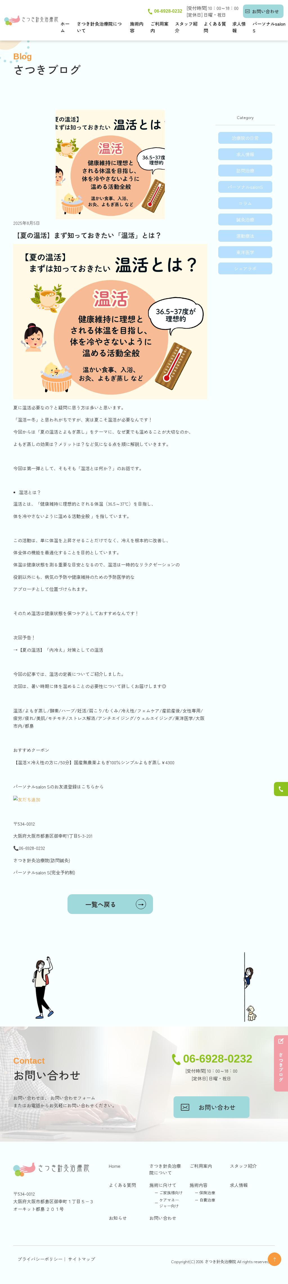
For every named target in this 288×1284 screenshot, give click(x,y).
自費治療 (207, 1200)
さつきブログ (281, 1068)
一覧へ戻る (114, 904)
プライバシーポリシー (39, 1259)
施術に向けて (162, 1185)
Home (114, 1165)
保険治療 (207, 1192)
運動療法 (245, 235)
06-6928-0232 (168, 11)
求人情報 (239, 27)
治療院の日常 (245, 138)
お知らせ (118, 1217)
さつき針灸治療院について (99, 27)
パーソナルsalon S (269, 27)
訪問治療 (245, 170)
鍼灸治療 (245, 219)
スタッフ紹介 (186, 27)
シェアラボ (245, 268)
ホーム (64, 27)
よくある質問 (215, 27)
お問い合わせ (265, 11)
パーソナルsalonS (245, 186)
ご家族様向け (171, 1192)
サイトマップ (81, 1259)
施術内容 (136, 27)
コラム (245, 203)
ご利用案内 (159, 27)
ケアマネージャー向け (169, 1203)
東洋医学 (245, 252)
